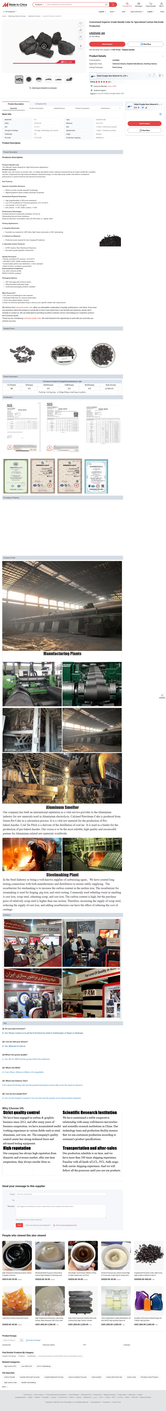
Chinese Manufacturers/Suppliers (56, 1395)
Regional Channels (109, 1395)
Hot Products (28, 1395)
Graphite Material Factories (53, 1377)
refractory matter (49, 1345)
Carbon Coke (131, 1377)
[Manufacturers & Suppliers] (14, 4)
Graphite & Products (34, 16)
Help (123, 12)
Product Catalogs (34, 1340)
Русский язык (63, 1397)
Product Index (122, 1395)
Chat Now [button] (147, 44)
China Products (39, 1395)
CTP (84, 1345)
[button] (115, 108)
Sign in (161, 6)
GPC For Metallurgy (44, 1366)
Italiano (71, 1397)
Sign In (92, 93)
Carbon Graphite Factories (77, 1377)
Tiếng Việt (134, 1397)
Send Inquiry (107, 44)
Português (45, 1397)
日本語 (108, 1397)
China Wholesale (74, 1395)
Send (19, 1225)
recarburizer (6, 1345)
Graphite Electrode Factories (30, 1377)
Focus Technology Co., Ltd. (68, 1402)
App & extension (136, 12)
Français (53, 1397)
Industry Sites (97, 1395)
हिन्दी (113, 1397)
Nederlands (87, 1397)
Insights (140, 1395)
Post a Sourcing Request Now (65, 1225)
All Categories (10, 12)
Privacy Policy (116, 1402)
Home (4, 16)
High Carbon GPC (10, 1366)
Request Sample (128, 50)
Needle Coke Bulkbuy (28, 1382)
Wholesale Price (86, 1395)
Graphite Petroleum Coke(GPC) (52, 16)
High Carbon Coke (10, 1382)
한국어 (101, 1397)
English (30, 1397)
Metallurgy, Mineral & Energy (17, 16)
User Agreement (96, 1402)
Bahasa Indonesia (145, 1397)
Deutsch (78, 1397)
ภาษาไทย (120, 1397)
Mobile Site (132, 1395)
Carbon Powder (9, 1377)
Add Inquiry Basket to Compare (44, 88)
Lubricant (126, 1345)
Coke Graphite (96, 1377)
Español (37, 1397)
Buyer (112, 12)
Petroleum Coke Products (149, 1377)
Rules (162, 12)
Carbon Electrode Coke (114, 1377)
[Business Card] (160, 114)
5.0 (135, 107)
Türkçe (127, 1397)
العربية (95, 1397)
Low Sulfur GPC (26, 1366)
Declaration (106, 1402)
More (4, 1387)
